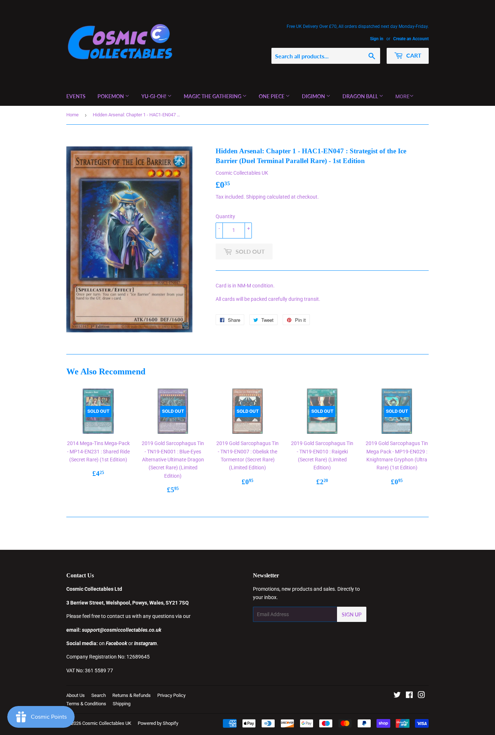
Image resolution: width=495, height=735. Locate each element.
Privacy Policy (171, 695)
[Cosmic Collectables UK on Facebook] (409, 696)
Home (72, 114)
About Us (75, 695)
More (402, 96)
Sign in (376, 38)
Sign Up (352, 614)
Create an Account (411, 38)
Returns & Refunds (131, 695)
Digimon (314, 96)
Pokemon (111, 96)
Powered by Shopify (158, 723)
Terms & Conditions (86, 703)
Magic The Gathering (213, 96)
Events (76, 96)
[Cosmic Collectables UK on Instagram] (421, 696)
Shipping (256, 197)
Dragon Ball (360, 96)
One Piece (272, 96)
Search (98, 695)
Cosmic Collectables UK (106, 723)
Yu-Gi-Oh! (154, 96)
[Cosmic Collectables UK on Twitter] (397, 696)
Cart (413, 55)
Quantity (225, 216)
